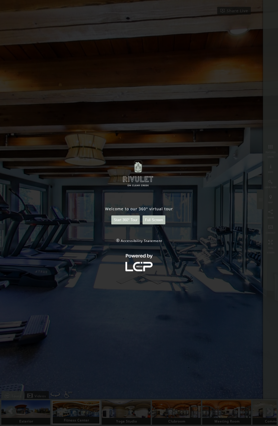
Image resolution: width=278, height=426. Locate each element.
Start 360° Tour (125, 220)
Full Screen (154, 220)
